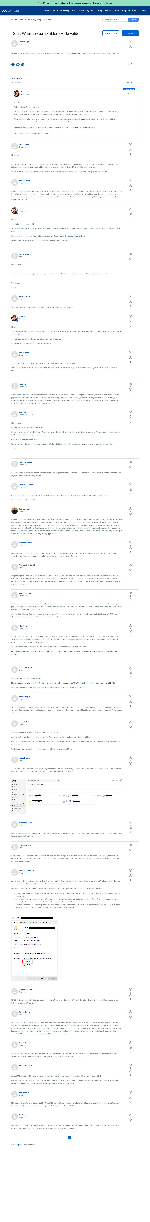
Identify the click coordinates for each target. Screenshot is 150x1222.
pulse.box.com (82, 119)
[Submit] (133, 20)
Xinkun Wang (24, 181)
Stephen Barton (25, 542)
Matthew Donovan (26, 870)
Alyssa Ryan (24, 144)
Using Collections (77, 236)
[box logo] (10, 10)
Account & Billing (119, 11)
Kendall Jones (24, 758)
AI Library (80, 11)
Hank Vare (23, 384)
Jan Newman (24, 1092)
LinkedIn (22, 65)
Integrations (89, 11)
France (24, 92)
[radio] (130, 41)
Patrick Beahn (24, 412)
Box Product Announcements (84, 127)
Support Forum (44, 19)
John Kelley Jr (24, 696)
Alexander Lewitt (26, 1065)
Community (108, 11)
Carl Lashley (24, 509)
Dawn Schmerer (25, 989)
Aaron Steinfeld (25, 593)
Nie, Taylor (23, 626)
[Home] (10, 10)
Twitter (18, 65)
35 (131, 64)
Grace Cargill (24, 42)
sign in (19, 1145)
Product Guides (49, 11)
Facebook (13, 65)
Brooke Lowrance (26, 484)
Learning (99, 11)
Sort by (129, 82)
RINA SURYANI (25, 845)
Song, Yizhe (23, 722)
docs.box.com (74, 3)
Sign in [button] (144, 10)
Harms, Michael (25, 462)
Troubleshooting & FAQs (66, 11)
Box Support (19, 19)
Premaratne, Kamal (27, 565)
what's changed (106, 3)
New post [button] (130, 33)
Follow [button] (107, 33)
